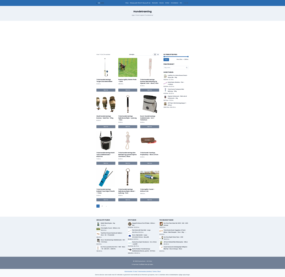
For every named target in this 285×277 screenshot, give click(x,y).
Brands (161, 3)
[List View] (158, 54)
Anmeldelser (174, 3)
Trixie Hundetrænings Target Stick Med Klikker (104, 80)
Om (181, 3)
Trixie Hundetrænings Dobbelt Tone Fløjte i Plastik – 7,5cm (105, 191)
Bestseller (155, 3)
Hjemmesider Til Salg (130, 271)
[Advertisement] (142, 37)
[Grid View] (155, 54)
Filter (166, 59)
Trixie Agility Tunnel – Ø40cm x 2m (147, 190)
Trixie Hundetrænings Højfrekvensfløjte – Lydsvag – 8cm (127, 118)
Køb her (106, 90)
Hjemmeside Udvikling (145, 271)
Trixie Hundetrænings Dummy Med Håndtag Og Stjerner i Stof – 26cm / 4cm (149, 81)
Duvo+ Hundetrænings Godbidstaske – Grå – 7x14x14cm (147, 118)
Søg (187, 67)
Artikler (167, 3)
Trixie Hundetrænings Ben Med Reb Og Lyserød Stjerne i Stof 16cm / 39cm (127, 154)
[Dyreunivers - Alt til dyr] (100, 3)
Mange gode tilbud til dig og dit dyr (140, 3)
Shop (126, 3)
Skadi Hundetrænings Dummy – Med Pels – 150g (104, 117)
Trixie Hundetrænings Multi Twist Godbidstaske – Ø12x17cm (105, 154)
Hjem (133, 15)
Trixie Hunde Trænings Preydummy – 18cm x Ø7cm (149, 153)
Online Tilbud (157, 271)
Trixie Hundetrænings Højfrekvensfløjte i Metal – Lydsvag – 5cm (126, 191)
